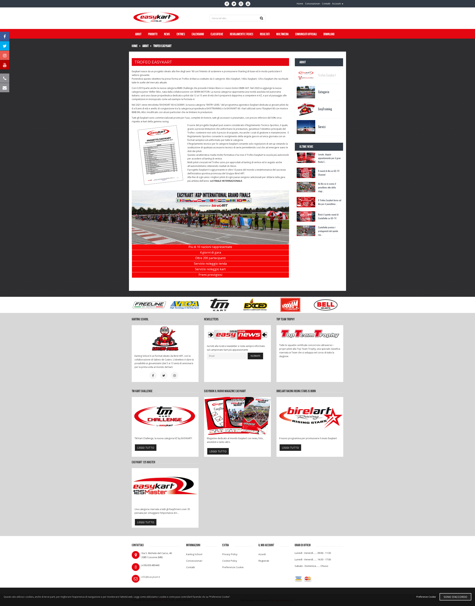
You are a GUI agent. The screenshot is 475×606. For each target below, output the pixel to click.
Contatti (190, 567)
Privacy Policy (230, 554)
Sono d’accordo (455, 597)
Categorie (323, 92)
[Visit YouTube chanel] (4, 64)
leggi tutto (145, 447)
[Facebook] (227, 3)
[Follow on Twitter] (4, 45)
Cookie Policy (229, 560)
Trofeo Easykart (162, 46)
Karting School (194, 554)
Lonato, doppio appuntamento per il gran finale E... (329, 158)
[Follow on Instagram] (4, 55)
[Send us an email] (4, 87)
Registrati (263, 560)
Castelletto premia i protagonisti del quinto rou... (328, 231)
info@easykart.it (150, 577)
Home (135, 46)
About (145, 46)
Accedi (262, 554)
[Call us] (4, 78)
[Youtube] (248, 3)
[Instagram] (241, 3)
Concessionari (194, 560)
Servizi (322, 127)
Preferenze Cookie (233, 567)
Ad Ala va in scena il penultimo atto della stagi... (327, 187)
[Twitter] (234, 3)
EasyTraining (325, 109)
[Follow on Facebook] (4, 36)
